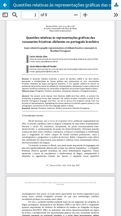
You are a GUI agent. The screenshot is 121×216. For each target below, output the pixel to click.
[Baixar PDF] (116, 5)
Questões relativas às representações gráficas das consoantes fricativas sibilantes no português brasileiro (67, 5)
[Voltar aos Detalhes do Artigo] (5, 5)
